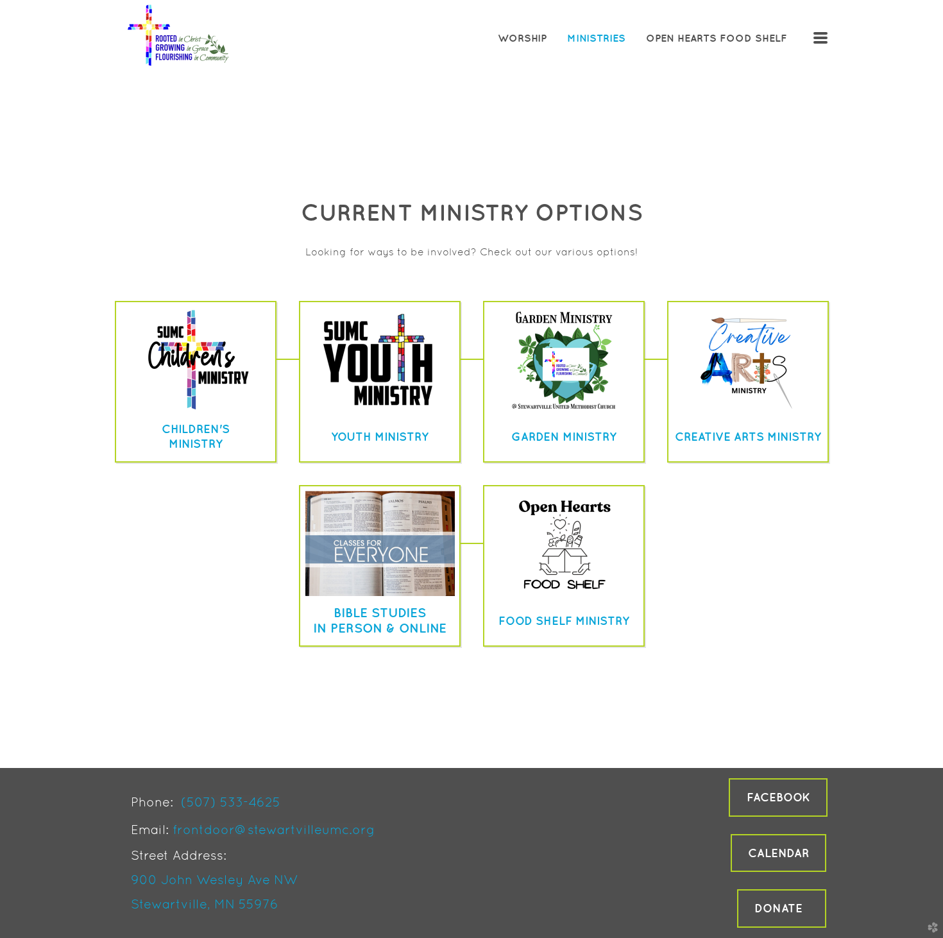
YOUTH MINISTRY (380, 436)
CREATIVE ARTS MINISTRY (748, 436)
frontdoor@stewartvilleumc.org (274, 830)
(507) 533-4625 (230, 802)
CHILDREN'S (196, 429)
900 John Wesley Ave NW (214, 880)
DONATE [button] (781, 908)
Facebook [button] (778, 797)
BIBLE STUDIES (380, 612)
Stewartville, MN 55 (192, 904)
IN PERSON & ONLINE (379, 627)
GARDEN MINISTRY (563, 436)
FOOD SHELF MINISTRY (563, 620)
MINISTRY (196, 443)
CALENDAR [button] (778, 853)
